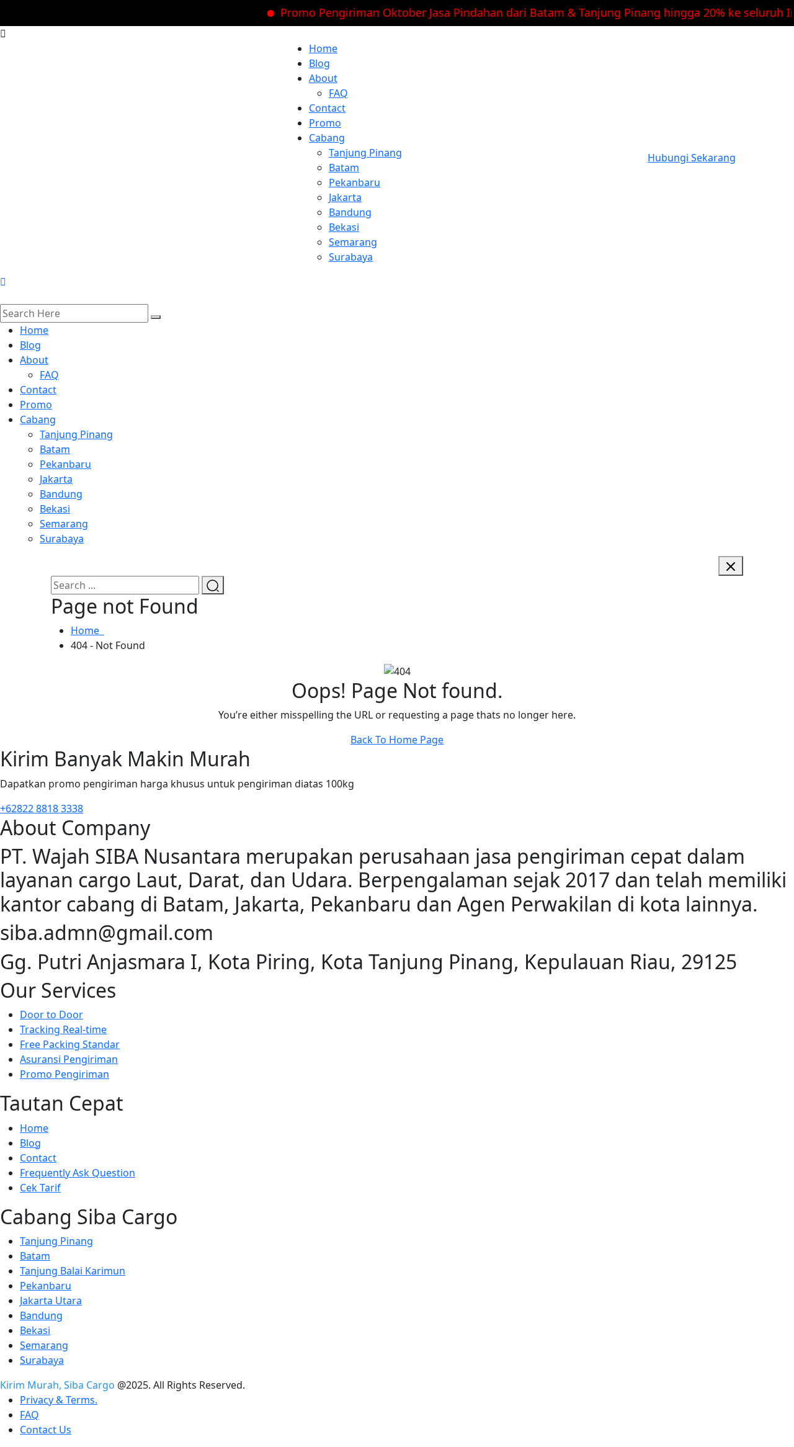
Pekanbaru (354, 182)
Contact (327, 108)
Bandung (350, 212)
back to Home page (397, 739)
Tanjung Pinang (365, 152)
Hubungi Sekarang (692, 157)
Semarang (353, 242)
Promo (325, 123)
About (323, 78)
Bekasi (344, 227)
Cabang (327, 138)
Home (323, 48)
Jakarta (345, 197)
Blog (319, 63)
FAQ (338, 93)
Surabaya (351, 257)
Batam (344, 167)
